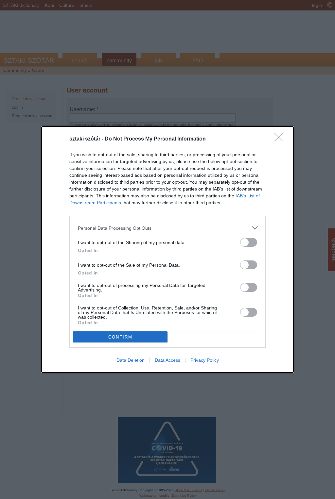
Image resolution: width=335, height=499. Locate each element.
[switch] (248, 242)
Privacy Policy (204, 360)
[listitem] (167, 228)
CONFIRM (120, 337)
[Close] (280, 139)
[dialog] (167, 249)
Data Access (167, 360)
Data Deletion (130, 360)
